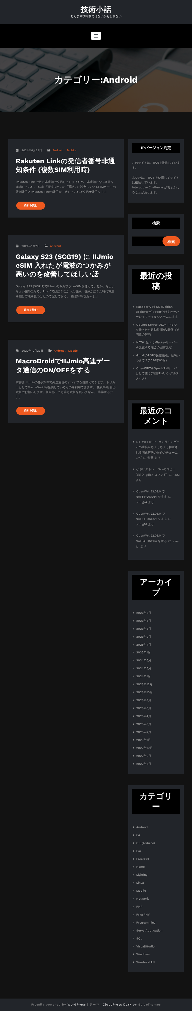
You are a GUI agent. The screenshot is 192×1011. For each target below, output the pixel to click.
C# (138, 835)
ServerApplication (149, 930)
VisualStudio (145, 946)
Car (138, 851)
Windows (143, 954)
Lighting (141, 874)
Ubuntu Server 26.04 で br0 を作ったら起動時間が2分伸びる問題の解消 (158, 329)
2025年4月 (143, 644)
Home (140, 866)
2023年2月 (143, 732)
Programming (145, 922)
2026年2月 (143, 636)
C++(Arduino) (145, 843)
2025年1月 (143, 652)
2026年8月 (143, 613)
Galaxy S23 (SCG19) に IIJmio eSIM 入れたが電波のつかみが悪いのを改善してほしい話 (64, 265)
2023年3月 (143, 724)
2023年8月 (143, 700)
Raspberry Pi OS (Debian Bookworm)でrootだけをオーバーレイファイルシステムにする (157, 311)
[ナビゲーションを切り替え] (96, 36)
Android (57, 150)
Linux (140, 882)
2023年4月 (143, 716)
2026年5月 (143, 620)
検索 (156, 223)
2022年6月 (143, 764)
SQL (139, 938)
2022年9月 (143, 756)
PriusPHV (143, 914)
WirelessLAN (145, 962)
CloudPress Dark (117, 1004)
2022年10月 (144, 748)
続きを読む (31, 205)
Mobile (71, 150)
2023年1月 (143, 740)
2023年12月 (144, 684)
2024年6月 (143, 660)
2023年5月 (143, 708)
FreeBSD (142, 859)
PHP (139, 906)
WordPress (77, 1004)
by (135, 1004)
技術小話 (96, 9)
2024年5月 (143, 668)
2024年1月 (143, 676)
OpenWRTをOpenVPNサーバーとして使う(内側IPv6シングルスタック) (158, 373)
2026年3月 (143, 628)
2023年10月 (144, 692)
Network (142, 898)
